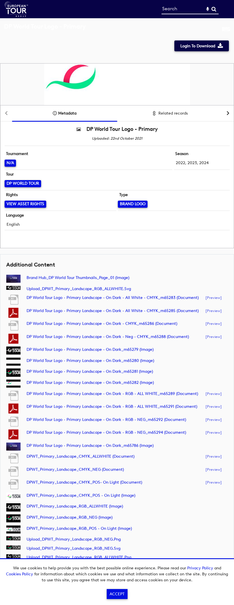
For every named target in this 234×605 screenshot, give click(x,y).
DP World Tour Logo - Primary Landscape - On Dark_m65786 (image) (90, 445)
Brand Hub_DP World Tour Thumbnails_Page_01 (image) (78, 277)
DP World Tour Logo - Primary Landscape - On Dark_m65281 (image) (90, 371)
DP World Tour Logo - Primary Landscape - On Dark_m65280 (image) (90, 360)
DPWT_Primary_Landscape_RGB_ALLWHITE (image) (75, 506)
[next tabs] (228, 113)
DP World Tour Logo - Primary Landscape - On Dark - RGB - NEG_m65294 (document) (106, 432)
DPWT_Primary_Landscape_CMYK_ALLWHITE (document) (80, 456)
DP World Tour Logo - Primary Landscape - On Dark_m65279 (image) (90, 349)
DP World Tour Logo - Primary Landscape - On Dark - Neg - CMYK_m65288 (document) (108, 336)
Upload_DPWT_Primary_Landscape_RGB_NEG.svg (73, 548)
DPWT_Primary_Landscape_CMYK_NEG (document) (75, 469)
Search (213, 9)
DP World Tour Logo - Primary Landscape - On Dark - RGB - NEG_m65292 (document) (106, 419)
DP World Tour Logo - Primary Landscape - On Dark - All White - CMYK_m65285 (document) (113, 310)
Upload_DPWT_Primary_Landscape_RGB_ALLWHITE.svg (79, 288)
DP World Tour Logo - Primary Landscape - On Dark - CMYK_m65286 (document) (102, 323)
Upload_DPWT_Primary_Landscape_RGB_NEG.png (74, 539)
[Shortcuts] (226, 29)
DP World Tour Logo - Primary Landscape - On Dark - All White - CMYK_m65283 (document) (113, 297)
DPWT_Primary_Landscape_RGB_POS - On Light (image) (79, 528)
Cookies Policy (19, 574)
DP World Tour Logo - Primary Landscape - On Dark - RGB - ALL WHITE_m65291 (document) (112, 406)
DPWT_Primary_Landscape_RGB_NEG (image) (69, 517)
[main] (117, 297)
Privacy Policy (200, 568)
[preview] (213, 297)
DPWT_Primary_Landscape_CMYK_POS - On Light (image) (81, 495)
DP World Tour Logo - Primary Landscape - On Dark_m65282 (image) (90, 382)
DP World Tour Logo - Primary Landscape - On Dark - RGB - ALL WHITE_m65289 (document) (112, 393)
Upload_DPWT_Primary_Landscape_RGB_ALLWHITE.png (79, 557)
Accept (117, 594)
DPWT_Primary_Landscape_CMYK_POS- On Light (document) (84, 482)
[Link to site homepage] (16, 15)
